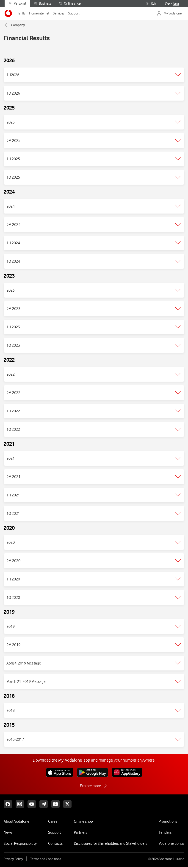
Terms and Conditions (45, 859)
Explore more (90, 785)
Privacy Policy (13, 859)
